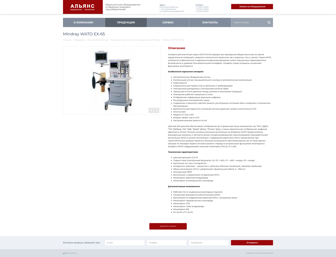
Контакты (210, 22)
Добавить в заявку (168, 226)
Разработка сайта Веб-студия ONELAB (259, 253)
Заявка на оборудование (252, 6)
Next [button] (156, 110)
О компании (83, 22)
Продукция (126, 22)
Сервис (168, 22)
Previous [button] (151, 110)
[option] (111, 80)
